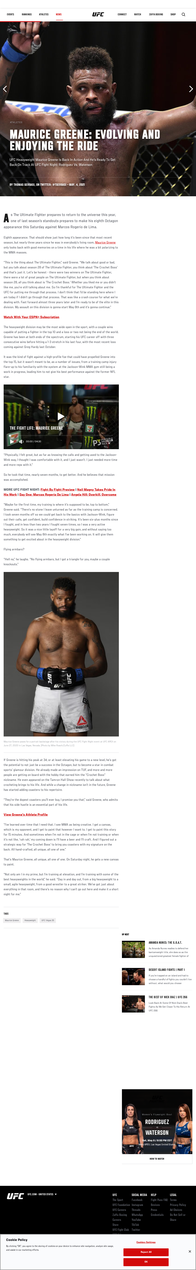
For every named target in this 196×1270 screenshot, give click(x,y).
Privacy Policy (178, 1205)
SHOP (173, 14)
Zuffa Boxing (156, 14)
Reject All (146, 1252)
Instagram (137, 1205)
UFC (115, 1195)
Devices (155, 1205)
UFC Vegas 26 (48, 920)
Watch (137, 14)
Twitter (136, 1230)
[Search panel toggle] (183, 14)
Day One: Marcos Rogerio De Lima (44, 495)
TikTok (135, 1225)
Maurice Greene (105, 242)
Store (115, 1225)
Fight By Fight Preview (58, 490)
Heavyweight (30, 920)
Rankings (27, 14)
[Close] (190, 1251)
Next (189, 89)
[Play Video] (61, 417)
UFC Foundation (121, 1205)
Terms (173, 1200)
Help (153, 1195)
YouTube (136, 1220)
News (58, 14)
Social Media (139, 1195)
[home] (98, 14)
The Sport (118, 1200)
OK (146, 1262)
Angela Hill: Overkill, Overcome (93, 495)
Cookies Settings (146, 1242)
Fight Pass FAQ (159, 1200)
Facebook (137, 1200)
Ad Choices (176, 1210)
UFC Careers (119, 1210)
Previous (6, 89)
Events (10, 14)
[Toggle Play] (12, 441)
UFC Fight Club (121, 1230)
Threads (136, 1210)
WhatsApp (137, 1215)
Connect (122, 14)
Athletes (43, 14)
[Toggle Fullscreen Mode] (110, 441)
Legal (173, 1195)
